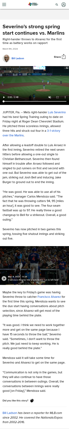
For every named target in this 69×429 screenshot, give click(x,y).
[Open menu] (5, 4)
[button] (57, 4)
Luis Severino (57, 112)
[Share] (63, 57)
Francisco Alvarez (49, 297)
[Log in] (63, 4)
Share (57, 56)
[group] (34, 85)
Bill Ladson (10, 413)
